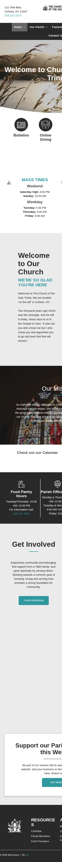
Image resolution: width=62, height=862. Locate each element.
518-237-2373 (13, 15)
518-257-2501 (21, 513)
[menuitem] (19, 27)
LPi (27, 855)
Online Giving (45, 137)
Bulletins (21, 135)
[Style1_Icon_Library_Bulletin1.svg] (21, 130)
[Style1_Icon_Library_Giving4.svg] (45, 130)
